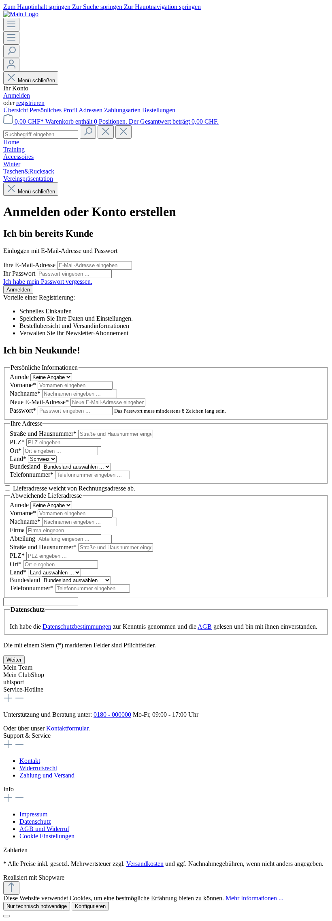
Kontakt (29, 760)
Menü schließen (36, 80)
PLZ (17, 442)
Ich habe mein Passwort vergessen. (47, 281)
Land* (19, 458)
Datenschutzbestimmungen (77, 626)
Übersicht (16, 110)
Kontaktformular (67, 728)
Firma (18, 530)
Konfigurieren (90, 906)
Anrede (20, 376)
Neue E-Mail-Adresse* (40, 401)
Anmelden (16, 95)
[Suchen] (11, 51)
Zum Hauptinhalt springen (37, 6)
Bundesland (26, 466)
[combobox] (40, 134)
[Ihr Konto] (11, 64)
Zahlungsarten (123, 110)
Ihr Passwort (20, 273)
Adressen (91, 110)
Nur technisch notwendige (36, 906)
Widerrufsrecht (38, 768)
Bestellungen (158, 110)
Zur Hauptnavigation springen (162, 6)
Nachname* (26, 393)
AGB (205, 626)
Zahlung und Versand (46, 775)
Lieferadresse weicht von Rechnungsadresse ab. (74, 488)
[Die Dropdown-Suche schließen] (123, 132)
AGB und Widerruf (44, 828)
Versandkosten (145, 863)
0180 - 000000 (112, 714)
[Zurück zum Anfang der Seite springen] (11, 888)
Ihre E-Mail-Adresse (30, 264)
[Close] (6, 916)
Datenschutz (35, 821)
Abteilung (23, 538)
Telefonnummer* (32, 474)
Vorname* (24, 384)
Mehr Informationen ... (254, 898)
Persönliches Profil (54, 110)
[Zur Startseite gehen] (20, 14)
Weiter (13, 660)
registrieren (30, 102)
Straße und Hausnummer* (44, 433)
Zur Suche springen (98, 6)
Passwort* (24, 410)
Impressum (33, 814)
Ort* (16, 450)
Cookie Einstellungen (46, 836)
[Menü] (11, 24)
